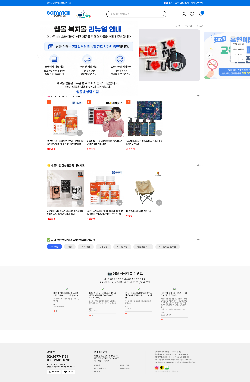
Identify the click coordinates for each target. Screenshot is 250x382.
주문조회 (200, 26)
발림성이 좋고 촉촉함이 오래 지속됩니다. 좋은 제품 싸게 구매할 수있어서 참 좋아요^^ (102, 303)
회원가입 (188, 26)
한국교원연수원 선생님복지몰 (59, 3)
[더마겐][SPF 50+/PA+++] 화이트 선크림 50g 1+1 (174, 294)
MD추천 (54, 246)
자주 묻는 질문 (124, 365)
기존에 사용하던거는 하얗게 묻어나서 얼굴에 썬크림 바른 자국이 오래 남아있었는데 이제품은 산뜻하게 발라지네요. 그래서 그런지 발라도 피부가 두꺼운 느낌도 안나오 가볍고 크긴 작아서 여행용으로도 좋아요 (174, 304)
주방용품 (103, 246)
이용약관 (97, 365)
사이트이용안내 (125, 368)
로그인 (178, 26)
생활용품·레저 (143, 246)
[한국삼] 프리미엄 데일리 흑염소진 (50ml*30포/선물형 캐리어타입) (138, 295)
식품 (70, 246)
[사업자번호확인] (183, 354)
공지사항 (97, 371)
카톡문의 (70, 372)
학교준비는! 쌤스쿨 (167, 246)
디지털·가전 (122, 246)
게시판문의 (55, 372)
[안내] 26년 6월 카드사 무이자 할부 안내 (186, 2)
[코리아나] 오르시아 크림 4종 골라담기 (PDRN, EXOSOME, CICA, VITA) (102, 295)
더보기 (199, 96)
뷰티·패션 (86, 246)
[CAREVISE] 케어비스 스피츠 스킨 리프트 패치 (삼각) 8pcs (66, 294)
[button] (209, 55)
